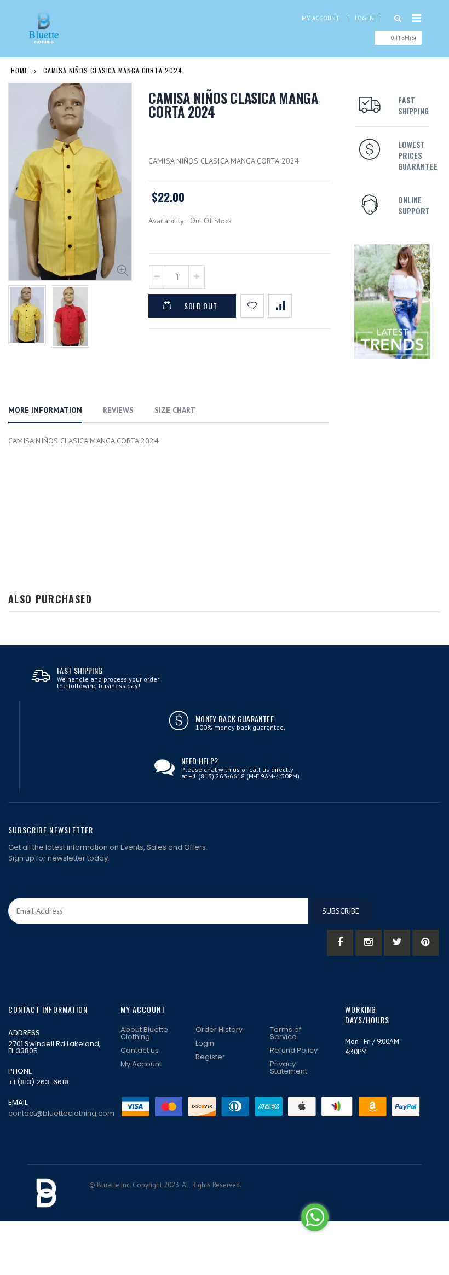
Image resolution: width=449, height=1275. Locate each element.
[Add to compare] (280, 306)
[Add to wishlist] (252, 306)
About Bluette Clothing (144, 1033)
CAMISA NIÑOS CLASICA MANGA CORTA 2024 (233, 105)
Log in (364, 18)
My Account (320, 18)
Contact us (139, 1050)
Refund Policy (294, 1050)
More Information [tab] (45, 410)
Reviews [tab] (118, 410)
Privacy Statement (288, 1067)
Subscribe (340, 911)
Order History (219, 1029)
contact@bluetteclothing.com (61, 1113)
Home (19, 70)
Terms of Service (285, 1033)
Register (210, 1057)
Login (204, 1043)
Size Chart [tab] (174, 410)
